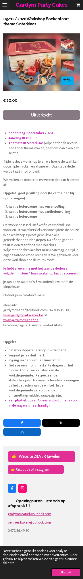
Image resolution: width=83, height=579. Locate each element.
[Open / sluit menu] (5, 5)
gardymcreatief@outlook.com (29, 514)
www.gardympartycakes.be (23, 315)
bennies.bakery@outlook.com (29, 522)
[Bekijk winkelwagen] (78, 5)
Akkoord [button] (65, 572)
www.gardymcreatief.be (21, 320)
